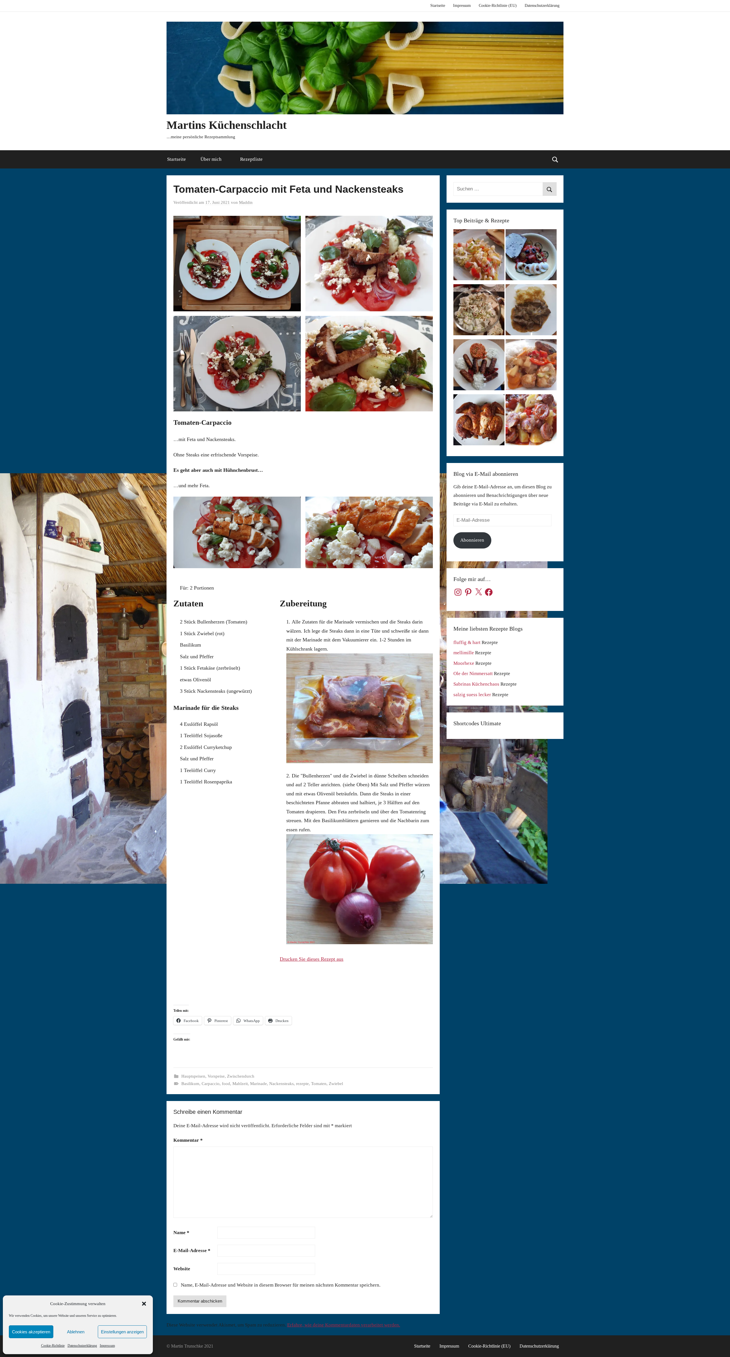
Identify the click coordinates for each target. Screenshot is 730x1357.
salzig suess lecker (472, 694)
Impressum (107, 1346)
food (226, 1083)
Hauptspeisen (193, 1076)
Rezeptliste (251, 159)
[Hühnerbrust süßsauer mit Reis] (531, 366)
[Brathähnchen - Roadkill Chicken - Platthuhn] (478, 421)
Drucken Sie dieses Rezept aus (311, 959)
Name (181, 1232)
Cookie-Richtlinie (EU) (498, 5)
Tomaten (319, 1083)
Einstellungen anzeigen (122, 1331)
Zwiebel (336, 1083)
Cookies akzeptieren (31, 1331)
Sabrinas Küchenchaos (476, 684)
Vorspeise (216, 1076)
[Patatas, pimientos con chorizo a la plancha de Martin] (531, 421)
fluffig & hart (466, 642)
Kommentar (188, 1140)
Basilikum (190, 1083)
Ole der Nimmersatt (473, 673)
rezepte (302, 1083)
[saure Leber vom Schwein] (531, 311)
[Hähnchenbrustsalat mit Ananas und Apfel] (478, 311)
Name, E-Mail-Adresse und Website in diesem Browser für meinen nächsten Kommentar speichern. (280, 1285)
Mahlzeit (240, 1083)
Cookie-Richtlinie (53, 1346)
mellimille (463, 652)
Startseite (437, 5)
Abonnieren (472, 540)
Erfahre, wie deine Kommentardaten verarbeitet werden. (343, 1325)
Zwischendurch (240, 1076)
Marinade (258, 1083)
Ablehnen (75, 1331)
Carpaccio (211, 1083)
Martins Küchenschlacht (227, 125)
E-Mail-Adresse (191, 1250)
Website (181, 1268)
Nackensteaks (281, 1083)
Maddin (246, 202)
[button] (144, 1304)
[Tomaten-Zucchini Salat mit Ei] (531, 256)
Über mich (211, 159)
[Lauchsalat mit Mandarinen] (478, 256)
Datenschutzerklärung (82, 1346)
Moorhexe (463, 663)
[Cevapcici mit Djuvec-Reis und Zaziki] (478, 366)
